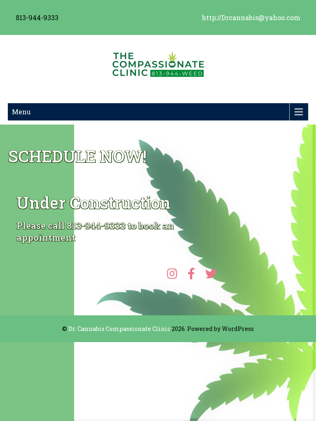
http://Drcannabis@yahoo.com (251, 17)
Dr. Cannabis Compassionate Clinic (119, 329)
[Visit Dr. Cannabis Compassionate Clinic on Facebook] (194, 276)
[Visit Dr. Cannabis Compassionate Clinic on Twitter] (211, 276)
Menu (21, 111)
